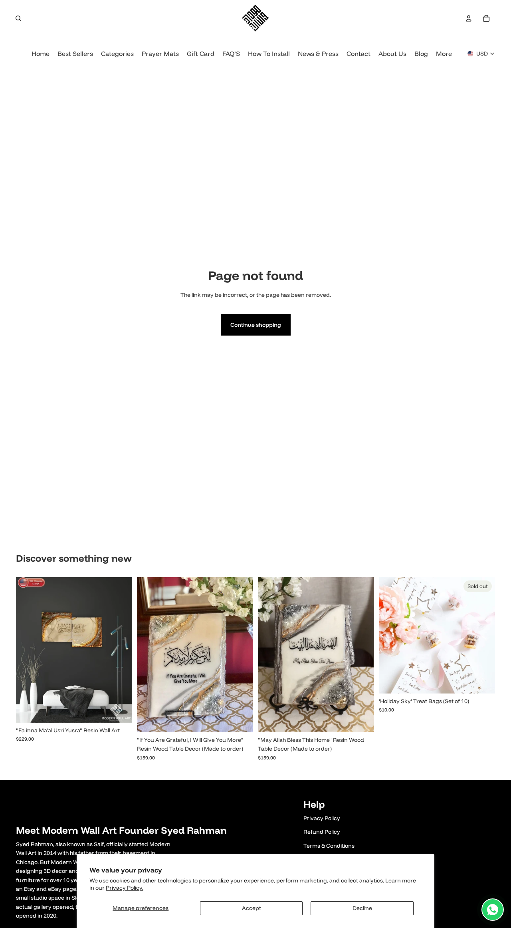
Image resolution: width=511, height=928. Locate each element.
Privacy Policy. (124, 887)
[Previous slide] (28, 650)
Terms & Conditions (329, 845)
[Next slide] (120, 650)
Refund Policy (321, 831)
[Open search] (18, 18)
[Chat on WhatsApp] (492, 909)
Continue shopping (255, 324)
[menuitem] (444, 54)
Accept (251, 908)
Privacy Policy (321, 818)
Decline (362, 908)
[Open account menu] (468, 18)
